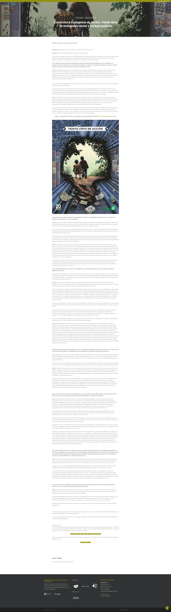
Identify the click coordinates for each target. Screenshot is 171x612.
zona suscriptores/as (163, 1)
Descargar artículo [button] (56, 525)
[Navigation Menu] (168, 5)
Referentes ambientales (90, 17)
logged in (61, 561)
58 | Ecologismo (79, 17)
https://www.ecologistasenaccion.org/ (106, 116)
